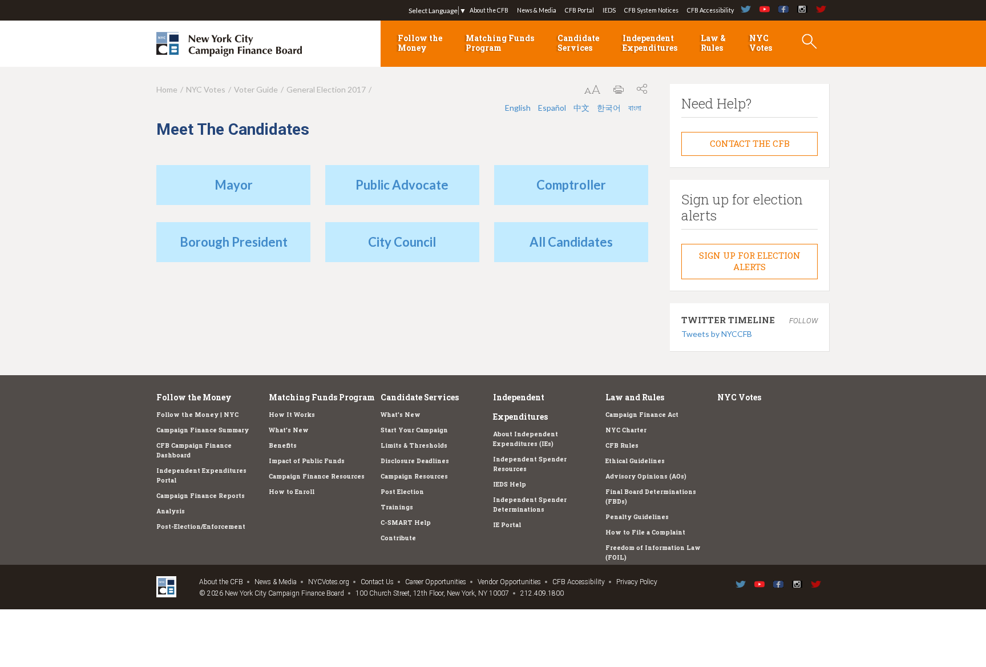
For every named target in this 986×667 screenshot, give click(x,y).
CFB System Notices (651, 10)
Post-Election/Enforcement (200, 527)
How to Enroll (291, 492)
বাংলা (634, 107)
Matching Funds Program (500, 43)
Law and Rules (634, 397)
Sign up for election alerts (750, 261)
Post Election (402, 492)
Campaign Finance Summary (202, 430)
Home (166, 89)
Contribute (398, 538)
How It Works (292, 415)
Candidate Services (578, 43)
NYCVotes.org (328, 582)
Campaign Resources (414, 476)
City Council (402, 242)
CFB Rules (622, 445)
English (518, 107)
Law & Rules (713, 43)
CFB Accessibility (710, 10)
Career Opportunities (435, 582)
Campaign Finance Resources (317, 476)
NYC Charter (625, 430)
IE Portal (507, 525)
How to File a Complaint (645, 532)
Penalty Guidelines (637, 517)
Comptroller (571, 184)
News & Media (536, 10)
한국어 (609, 107)
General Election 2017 (326, 89)
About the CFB (489, 10)
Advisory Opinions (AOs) (645, 476)
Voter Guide (256, 89)
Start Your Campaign (414, 430)
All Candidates (571, 242)
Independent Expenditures (650, 43)
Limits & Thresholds (414, 445)
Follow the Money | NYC (197, 415)
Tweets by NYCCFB (716, 334)
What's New (289, 430)
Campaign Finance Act (641, 415)
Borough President (234, 242)
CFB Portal (579, 10)
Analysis (170, 511)
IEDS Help (509, 484)
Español (552, 107)
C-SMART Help (406, 523)
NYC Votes (760, 43)
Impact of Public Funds (307, 461)
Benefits (283, 445)
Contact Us (377, 582)
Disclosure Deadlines (415, 461)
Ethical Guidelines (635, 461)
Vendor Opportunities (509, 582)
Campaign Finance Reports (200, 496)
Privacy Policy (636, 582)
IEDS (609, 10)
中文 (581, 107)
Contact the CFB (750, 143)
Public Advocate (401, 184)
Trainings (397, 507)
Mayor (234, 184)
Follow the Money (420, 43)
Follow (803, 320)
